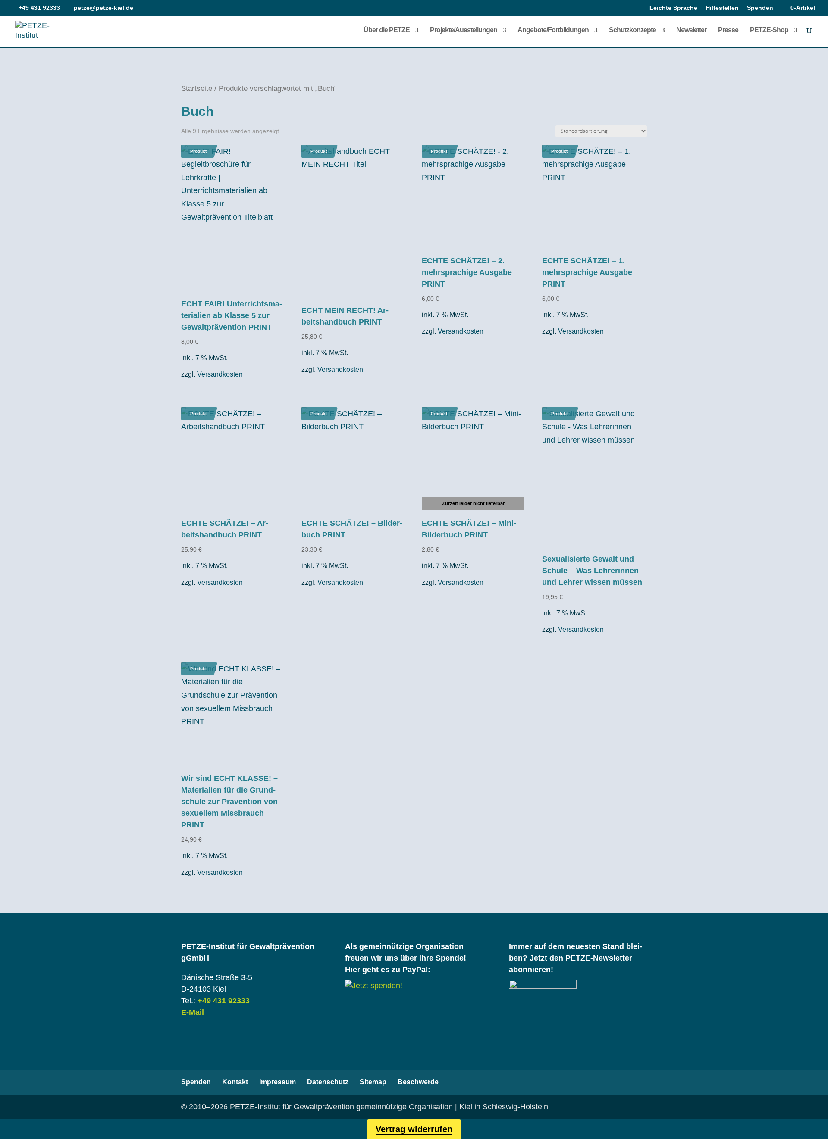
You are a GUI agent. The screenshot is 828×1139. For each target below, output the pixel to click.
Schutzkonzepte (632, 30)
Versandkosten (220, 374)
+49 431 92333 (224, 1000)
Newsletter (691, 30)
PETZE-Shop (769, 30)
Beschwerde (418, 1082)
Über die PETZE (387, 30)
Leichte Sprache (673, 8)
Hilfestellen (722, 8)
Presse (728, 30)
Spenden (760, 8)
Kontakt (235, 1082)
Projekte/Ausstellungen (463, 30)
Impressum (277, 1082)
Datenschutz (327, 1082)
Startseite (196, 88)
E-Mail (192, 1012)
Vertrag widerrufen (414, 1129)
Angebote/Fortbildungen (553, 30)
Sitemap (373, 1082)
